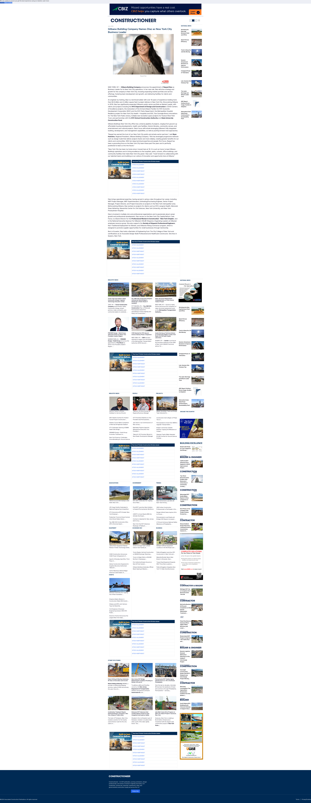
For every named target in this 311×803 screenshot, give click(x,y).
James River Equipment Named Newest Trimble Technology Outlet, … (119, 547)
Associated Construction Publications (15, 799)
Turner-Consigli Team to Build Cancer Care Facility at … (141, 546)
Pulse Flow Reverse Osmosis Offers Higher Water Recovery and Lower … (185, 624)
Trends (158, 483)
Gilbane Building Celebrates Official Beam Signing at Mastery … (143, 568)
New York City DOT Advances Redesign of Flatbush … (141, 525)
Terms (297, 799)
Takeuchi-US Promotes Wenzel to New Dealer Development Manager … (143, 436)
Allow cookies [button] (8, 2)
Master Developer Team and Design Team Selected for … (166, 412)
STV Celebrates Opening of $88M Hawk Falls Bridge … (119, 428)
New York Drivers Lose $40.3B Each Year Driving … (165, 501)
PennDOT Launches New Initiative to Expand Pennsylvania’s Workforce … (143, 509)
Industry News (113, 280)
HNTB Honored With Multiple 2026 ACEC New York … (119, 501)
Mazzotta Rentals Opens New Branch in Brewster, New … (164, 558)
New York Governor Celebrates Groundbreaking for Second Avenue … (119, 439)
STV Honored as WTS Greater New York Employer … (119, 513)
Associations (113, 483)
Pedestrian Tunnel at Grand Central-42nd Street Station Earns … (119, 518)
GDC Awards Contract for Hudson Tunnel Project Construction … (119, 418)
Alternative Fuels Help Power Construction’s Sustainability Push (186, 115)
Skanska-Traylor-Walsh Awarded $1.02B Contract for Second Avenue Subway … (166, 436)
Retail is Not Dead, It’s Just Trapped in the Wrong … (185, 448)
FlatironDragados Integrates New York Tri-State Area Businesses (165, 568)
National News (186, 26)
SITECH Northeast (138, 171)
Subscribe (135, 791)
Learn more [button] (46, 1)
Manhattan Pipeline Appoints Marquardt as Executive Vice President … (141, 429)
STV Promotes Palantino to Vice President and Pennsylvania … (142, 418)
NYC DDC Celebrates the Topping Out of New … (142, 501)
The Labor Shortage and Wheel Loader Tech (184, 378)
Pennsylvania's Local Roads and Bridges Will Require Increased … (166, 518)
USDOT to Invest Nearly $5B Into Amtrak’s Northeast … (142, 515)
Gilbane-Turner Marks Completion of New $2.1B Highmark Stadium (119, 423)
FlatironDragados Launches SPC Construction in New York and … (165, 553)
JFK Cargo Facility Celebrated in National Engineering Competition (119, 508)
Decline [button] (2, 2)
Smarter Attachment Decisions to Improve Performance (184, 63)
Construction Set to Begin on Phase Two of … (166, 418)
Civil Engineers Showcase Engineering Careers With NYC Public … (118, 610)
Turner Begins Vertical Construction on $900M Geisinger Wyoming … (143, 553)
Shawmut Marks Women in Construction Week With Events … (119, 600)
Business (159, 528)
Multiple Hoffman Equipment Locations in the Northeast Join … (166, 546)
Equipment (112, 528)
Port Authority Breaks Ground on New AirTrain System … (142, 563)
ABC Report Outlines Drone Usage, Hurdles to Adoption (185, 390)
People (135, 393)
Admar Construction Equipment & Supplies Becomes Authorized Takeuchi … (118, 565)
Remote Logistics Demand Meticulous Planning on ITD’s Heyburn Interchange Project (185, 656)
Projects (159, 393)
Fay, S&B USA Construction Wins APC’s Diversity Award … (118, 523)
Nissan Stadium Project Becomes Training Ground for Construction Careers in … (185, 527)
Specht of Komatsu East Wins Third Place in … (119, 560)
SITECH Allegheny (138, 164)
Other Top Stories (114, 660)
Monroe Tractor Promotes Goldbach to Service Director (117, 412)
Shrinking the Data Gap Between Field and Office (184, 309)
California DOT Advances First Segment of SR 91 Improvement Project (185, 464)
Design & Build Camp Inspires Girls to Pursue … (166, 513)
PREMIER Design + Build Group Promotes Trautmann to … (118, 433)
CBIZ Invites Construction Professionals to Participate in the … (166, 508)
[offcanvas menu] (199, 20)
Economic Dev (137, 528)
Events (111, 575)
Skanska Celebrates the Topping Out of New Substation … (118, 593)
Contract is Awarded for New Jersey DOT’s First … (143, 520)
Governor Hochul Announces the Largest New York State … (118, 616)
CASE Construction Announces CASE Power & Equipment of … (118, 555)
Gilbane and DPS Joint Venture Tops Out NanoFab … (118, 605)
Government (137, 483)
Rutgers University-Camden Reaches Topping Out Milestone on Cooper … (166, 429)
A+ (195, 20)
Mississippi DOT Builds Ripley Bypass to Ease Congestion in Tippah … (184, 498)
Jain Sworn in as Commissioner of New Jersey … (142, 423)
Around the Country (187, 411)
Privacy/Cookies (306, 799)
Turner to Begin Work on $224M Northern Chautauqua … (142, 558)
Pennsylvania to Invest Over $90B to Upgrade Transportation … (166, 423)
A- (190, 20)
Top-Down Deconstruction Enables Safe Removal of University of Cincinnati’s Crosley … (184, 481)
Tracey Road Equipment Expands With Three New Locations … (165, 563)
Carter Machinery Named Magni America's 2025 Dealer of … (118, 571)
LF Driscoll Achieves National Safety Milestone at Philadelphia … (166, 523)
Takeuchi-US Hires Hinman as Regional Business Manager (141, 412)
